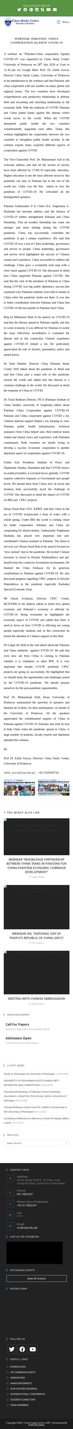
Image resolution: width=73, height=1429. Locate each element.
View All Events (36, 1278)
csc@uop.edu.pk (27, 1227)
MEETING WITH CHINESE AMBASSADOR (36, 999)
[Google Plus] (31, 10)
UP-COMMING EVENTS (23, 1372)
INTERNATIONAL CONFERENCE (27, 1394)
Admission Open (18, 1038)
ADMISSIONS (17, 1377)
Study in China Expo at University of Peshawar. (29, 1074)
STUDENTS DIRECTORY (22, 1399)
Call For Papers (17, 1024)
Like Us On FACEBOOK (24, 1236)
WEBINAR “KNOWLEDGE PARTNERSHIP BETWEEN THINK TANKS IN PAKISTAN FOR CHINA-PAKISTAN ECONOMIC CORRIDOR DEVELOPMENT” (36, 865)
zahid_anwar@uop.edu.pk (19, 772)
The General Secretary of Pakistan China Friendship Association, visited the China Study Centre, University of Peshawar (35, 1096)
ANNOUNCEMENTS (21, 1383)
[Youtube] (48, 10)
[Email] (54, 10)
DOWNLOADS (18, 1366)
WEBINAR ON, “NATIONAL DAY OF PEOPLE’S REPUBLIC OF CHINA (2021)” (37, 936)
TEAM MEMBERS (19, 1405)
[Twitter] (19, 10)
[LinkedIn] (37, 10)
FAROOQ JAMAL (36, 1425)
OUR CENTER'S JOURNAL (23, 1388)
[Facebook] (25, 10)
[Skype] (42, 10)
